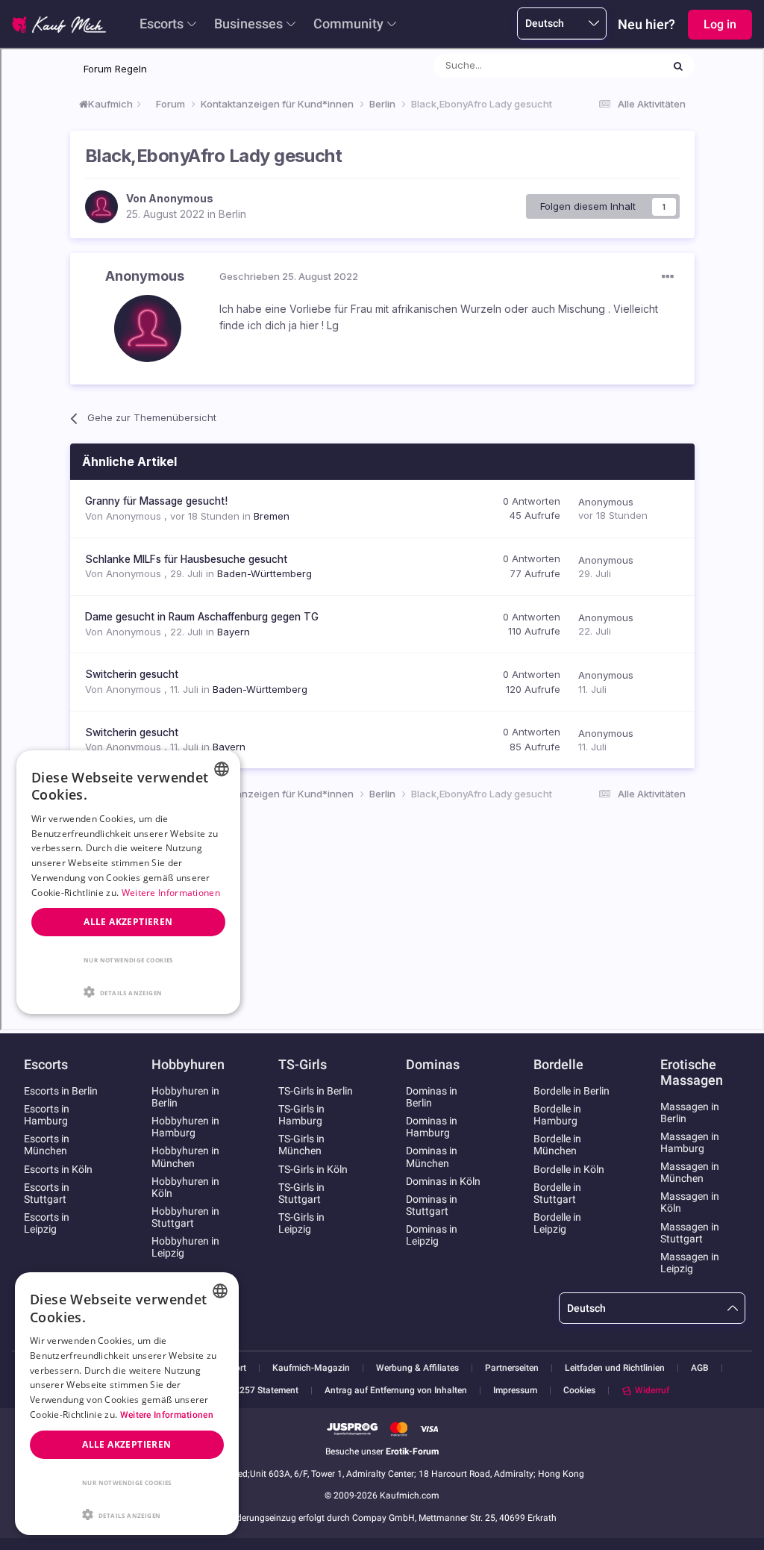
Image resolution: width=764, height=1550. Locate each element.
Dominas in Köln (443, 1181)
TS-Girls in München (301, 1145)
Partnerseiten (512, 1368)
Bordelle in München (557, 1145)
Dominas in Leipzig (431, 1235)
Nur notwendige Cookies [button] (127, 1482)
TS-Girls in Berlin (315, 1091)
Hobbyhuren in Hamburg (185, 1127)
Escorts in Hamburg (46, 1115)
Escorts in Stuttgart (46, 1193)
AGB (700, 1368)
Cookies (579, 1390)
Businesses (248, 23)
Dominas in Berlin (431, 1097)
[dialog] (127, 1403)
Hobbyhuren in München (185, 1156)
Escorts (162, 23)
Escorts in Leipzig (46, 1223)
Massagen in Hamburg (689, 1142)
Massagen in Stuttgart (689, 1233)
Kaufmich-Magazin (311, 1368)
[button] (127, 1513)
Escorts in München (46, 1145)
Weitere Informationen (166, 1415)
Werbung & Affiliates (417, 1368)
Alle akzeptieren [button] (126, 1444)
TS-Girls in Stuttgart (301, 1193)
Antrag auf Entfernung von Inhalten (396, 1390)
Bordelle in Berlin (571, 1091)
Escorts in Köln (58, 1169)
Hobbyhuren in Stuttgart (185, 1217)
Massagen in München (689, 1172)
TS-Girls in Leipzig (301, 1223)
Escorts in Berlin (61, 1091)
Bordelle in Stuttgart (557, 1193)
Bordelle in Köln (568, 1169)
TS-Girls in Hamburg (301, 1115)
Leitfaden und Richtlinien (615, 1368)
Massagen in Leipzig (689, 1262)
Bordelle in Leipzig (557, 1223)
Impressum (515, 1390)
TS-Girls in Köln (313, 1169)
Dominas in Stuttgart (431, 1205)
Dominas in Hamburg (431, 1127)
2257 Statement (266, 1390)
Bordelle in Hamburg (557, 1115)
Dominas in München (431, 1156)
